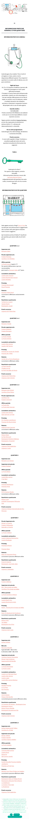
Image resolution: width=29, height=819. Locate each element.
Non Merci (16, 814)
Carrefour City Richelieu (8, 259)
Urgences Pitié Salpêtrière (8, 446)
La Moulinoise (5, 787)
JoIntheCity (4, 764)
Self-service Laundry (7, 756)
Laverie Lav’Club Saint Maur (9, 674)
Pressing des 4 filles (7, 353)
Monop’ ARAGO (5, 735)
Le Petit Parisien (6, 366)
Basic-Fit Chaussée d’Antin (8, 554)
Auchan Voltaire (5, 642)
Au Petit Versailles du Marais (9, 370)
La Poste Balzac (5, 471)
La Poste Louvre (6, 264)
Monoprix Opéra (5, 251)
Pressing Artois (5, 486)
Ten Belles (4, 622)
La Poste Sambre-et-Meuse (9, 594)
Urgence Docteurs (21, 120)
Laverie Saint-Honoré (7, 275)
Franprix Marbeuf (6, 466)
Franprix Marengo (6, 257)
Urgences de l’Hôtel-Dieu (8, 311)
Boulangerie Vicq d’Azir (7, 624)
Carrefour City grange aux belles (10, 589)
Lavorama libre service (7, 750)
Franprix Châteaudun (7, 525)
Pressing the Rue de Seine (8, 422)
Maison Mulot (5, 435)
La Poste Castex (6, 668)
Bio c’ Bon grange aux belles (9, 587)
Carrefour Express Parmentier (9, 657)
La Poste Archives (6, 338)
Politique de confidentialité (14, 816)
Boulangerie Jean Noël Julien (9, 564)
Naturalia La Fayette (7, 527)
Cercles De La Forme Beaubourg (10, 359)
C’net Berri (4, 479)
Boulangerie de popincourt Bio (9, 710)
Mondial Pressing (6, 685)
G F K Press (4, 687)
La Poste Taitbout (6, 532)
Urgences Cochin (6, 448)
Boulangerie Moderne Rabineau (10, 439)
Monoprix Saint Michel (7, 390)
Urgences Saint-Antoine (8, 378)
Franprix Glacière (6, 737)
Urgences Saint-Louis (7, 630)
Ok (11, 814)
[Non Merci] (27, 808)
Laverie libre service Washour (9, 680)
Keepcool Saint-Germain (8, 427)
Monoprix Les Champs (7, 461)
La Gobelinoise (5, 783)
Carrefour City (5, 398)
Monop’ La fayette (6, 523)
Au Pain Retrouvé (6, 437)
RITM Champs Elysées (7, 492)
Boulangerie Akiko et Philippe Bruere (11, 779)
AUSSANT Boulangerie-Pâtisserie (10, 501)
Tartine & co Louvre (6, 302)
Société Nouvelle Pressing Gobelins (11, 762)
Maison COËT (5, 620)
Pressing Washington (7, 484)
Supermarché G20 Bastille (8, 661)
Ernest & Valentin (6, 562)
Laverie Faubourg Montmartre (9, 538)
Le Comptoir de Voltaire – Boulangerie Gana (13, 704)
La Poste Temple (6, 336)
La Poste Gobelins (6, 745)
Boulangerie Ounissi (6, 706)
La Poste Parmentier (7, 666)
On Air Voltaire (5, 695)
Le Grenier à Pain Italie (7, 785)
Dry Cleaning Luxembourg (8, 420)
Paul (2, 503)
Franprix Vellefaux (6, 582)
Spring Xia (4, 754)
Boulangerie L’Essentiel (7, 441)
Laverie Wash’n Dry (6, 600)
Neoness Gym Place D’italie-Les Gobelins (12, 771)
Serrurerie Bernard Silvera (14, 177)
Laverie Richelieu (6, 279)
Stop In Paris (21, 225)
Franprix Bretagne (6, 331)
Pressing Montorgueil (7, 285)
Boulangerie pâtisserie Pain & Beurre (11, 781)
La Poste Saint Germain (8, 407)
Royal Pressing (5, 287)
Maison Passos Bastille (7, 708)
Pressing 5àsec (5, 549)
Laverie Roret (5, 752)
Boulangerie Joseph (6, 306)
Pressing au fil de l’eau (7, 766)
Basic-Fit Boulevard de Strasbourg (11, 613)
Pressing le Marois (6, 545)
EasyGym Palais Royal (7, 292)
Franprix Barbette (6, 329)
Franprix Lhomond (6, 400)
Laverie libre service (6, 477)
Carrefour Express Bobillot (8, 739)
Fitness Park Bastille (7, 697)
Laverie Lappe (5, 678)
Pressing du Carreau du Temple (10, 351)
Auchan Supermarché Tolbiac (9, 728)
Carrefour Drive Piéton (7, 392)
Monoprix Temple (6, 324)
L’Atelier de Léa (5, 368)
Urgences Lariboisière (7, 569)
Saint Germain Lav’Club (7, 414)
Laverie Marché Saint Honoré (9, 277)
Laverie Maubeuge (6, 540)
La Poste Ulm (5, 405)
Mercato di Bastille (6, 648)
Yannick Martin (5, 304)
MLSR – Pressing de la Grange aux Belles (12, 607)
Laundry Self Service (7, 346)
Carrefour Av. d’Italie (7, 730)
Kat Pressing (5, 689)
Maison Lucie (5, 499)
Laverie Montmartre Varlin (8, 602)
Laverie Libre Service (7, 344)
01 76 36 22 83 (14, 111)
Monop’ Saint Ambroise (7, 659)
